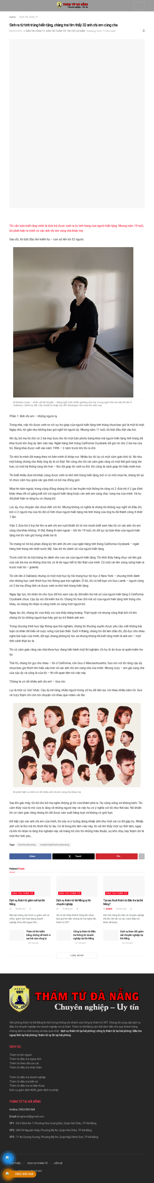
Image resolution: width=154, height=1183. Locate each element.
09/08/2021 (20, 909)
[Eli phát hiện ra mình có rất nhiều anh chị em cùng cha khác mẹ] (77, 744)
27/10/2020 (80, 943)
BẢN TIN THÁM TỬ (56, 31)
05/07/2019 (15, 31)
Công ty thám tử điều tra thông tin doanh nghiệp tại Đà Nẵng (84, 935)
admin (109, 909)
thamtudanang (27, 844)
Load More (77, 955)
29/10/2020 (33, 943)
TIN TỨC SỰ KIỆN (76, 31)
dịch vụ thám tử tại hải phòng (78, 1030)
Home (12, 17)
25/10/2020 (127, 943)
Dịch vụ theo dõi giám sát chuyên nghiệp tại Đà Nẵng (132, 935)
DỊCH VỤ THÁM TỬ (37, 1163)
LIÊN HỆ (58, 1163)
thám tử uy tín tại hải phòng (54, 1035)
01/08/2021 (67, 909)
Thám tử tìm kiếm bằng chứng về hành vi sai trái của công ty (38, 935)
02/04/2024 (121, 909)
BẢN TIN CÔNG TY (29, 17)
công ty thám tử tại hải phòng (114, 1030)
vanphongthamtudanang (54, 844)
